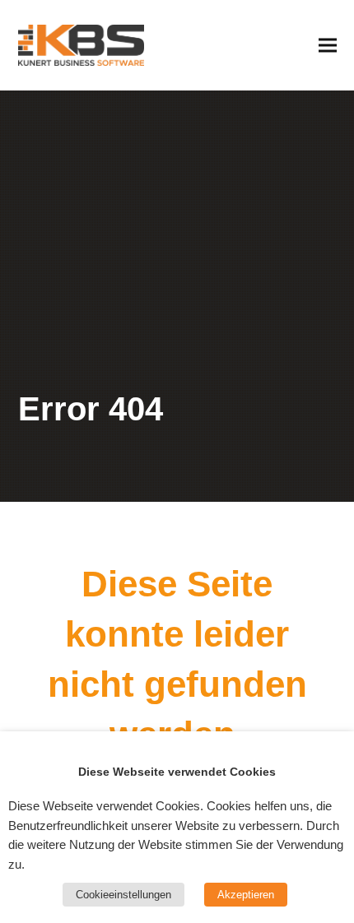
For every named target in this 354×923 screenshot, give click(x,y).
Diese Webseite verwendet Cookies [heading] (177, 771)
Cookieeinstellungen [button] (123, 894)
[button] (328, 45)
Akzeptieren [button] (245, 894)
